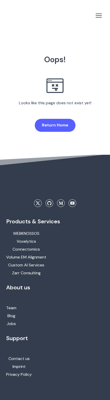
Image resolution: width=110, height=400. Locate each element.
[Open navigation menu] (99, 15)
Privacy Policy (19, 374)
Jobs (11, 323)
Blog (11, 315)
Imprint (19, 366)
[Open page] (55, 187)
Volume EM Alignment (26, 257)
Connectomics (26, 249)
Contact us (19, 358)
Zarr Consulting (26, 273)
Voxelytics (26, 241)
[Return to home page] (27, 15)
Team (11, 308)
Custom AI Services (26, 265)
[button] (55, 125)
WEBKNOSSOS (26, 233)
